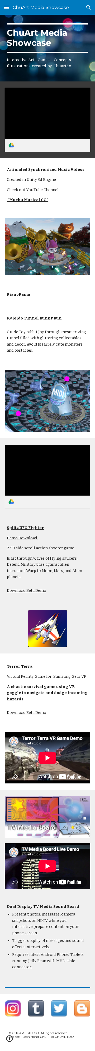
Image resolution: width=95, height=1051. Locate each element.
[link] (47, 120)
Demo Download (22, 538)
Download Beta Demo (26, 590)
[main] (47, 48)
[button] (6, 7)
